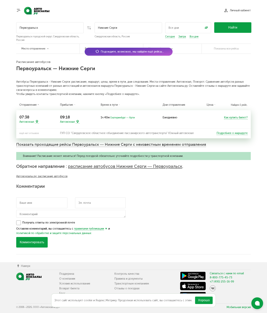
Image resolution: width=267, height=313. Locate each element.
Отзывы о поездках (127, 288)
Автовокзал (26, 121)
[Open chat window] (257, 303)
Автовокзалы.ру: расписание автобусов (41, 176)
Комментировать (32, 242)
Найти (232, 27)
